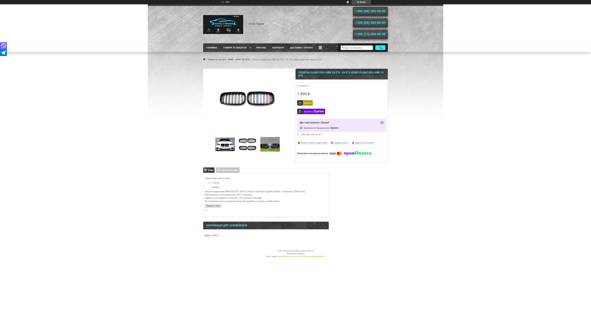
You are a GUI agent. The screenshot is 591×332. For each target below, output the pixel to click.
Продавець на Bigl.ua (295, 254)
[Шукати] (380, 47)
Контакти (278, 47)
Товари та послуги (235, 47)
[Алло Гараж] (223, 24)
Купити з (308, 111)
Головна (211, 47)
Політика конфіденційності (313, 256)
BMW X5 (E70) (243, 59)
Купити (307, 103)
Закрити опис (213, 205)
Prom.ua (310, 251)
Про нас (261, 47)
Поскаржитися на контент (289, 256)
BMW (230, 59)
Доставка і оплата (301, 47)
